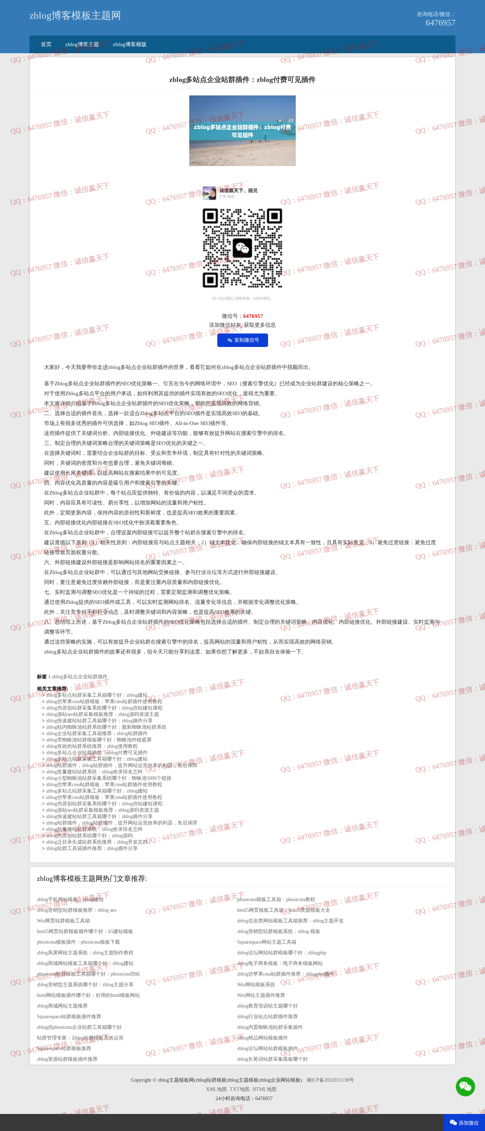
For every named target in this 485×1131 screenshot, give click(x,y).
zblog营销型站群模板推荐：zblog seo (76, 910)
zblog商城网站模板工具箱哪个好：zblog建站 (85, 963)
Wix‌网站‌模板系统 (256, 984)
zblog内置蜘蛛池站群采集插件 (270, 1027)
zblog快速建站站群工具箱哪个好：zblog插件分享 (99, 720)
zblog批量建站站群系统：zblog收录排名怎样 (94, 771)
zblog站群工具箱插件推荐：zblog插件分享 (91, 848)
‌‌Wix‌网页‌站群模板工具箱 (63, 920)
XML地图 (216, 1089)
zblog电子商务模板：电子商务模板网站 (280, 963)
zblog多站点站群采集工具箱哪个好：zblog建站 (96, 695)
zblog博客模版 (130, 44)
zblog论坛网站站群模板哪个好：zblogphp (281, 952)
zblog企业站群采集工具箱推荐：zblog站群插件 (96, 733)
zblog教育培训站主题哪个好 (267, 1006)
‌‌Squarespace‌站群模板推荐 (64, 1048)
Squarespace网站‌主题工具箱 (266, 942)
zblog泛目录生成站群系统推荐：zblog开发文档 (96, 842)
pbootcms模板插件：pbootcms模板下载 (78, 942)
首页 (46, 44)
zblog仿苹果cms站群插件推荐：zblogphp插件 (285, 974)
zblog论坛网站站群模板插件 (267, 1048)
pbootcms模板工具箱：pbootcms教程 (276, 899)
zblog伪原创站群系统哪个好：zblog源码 (89, 835)
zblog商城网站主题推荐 (62, 1006)
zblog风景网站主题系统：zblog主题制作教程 (85, 952)
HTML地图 (264, 1089)
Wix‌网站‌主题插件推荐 (261, 995)
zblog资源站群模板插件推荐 (67, 1059)
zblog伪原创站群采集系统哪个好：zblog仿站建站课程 (104, 708)
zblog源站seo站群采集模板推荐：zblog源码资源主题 (102, 714)
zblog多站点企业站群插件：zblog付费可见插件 (96, 752)
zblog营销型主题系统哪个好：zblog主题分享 (85, 984)
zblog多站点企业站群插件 (80, 676)
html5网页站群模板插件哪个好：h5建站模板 (85, 931)
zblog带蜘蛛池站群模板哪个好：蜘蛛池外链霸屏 (98, 740)
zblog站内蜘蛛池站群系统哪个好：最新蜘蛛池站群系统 (106, 727)
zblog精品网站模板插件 (262, 1038)
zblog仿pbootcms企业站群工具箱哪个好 (79, 1027)
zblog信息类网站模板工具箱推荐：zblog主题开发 (290, 920)
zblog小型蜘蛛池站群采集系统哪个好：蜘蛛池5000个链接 (108, 778)
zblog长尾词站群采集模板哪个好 (272, 1059)
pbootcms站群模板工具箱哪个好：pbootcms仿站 (88, 974)
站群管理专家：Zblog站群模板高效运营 (80, 1038)
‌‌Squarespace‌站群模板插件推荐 (69, 1016)
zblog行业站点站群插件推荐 (267, 1016)
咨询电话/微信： (436, 14)
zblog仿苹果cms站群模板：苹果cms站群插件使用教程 (103, 701)
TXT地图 (240, 1089)
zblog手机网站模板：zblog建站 (70, 899)
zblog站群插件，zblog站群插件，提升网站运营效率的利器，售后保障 (121, 765)
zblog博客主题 (82, 44)
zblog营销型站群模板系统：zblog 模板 (278, 931)
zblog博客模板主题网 (75, 15)
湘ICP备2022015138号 (330, 1080)
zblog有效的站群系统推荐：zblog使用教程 (91, 746)
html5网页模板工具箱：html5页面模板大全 (283, 910)
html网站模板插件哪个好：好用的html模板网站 (88, 995)
